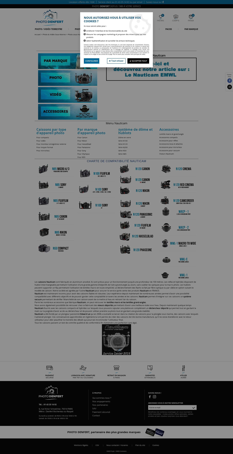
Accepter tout (139, 61)
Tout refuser (117, 61)
